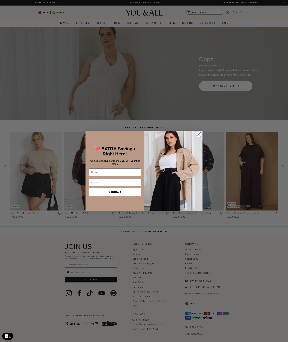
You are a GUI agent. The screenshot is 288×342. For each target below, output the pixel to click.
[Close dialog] (198, 134)
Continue (114, 192)
